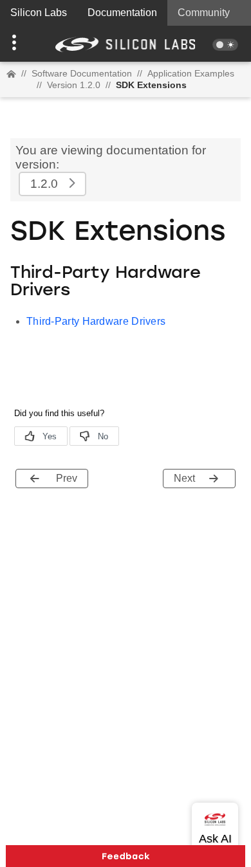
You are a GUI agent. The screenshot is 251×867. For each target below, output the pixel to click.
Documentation (122, 12)
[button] (19, 44)
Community (204, 12)
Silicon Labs (38, 12)
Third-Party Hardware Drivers (95, 321)
